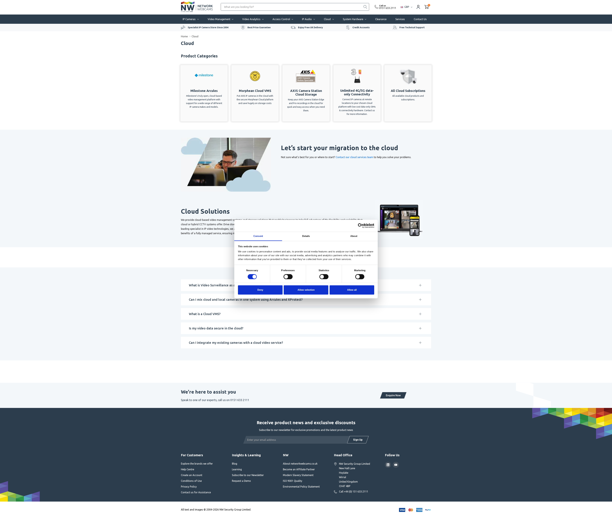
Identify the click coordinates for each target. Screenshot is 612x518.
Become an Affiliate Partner (299, 469)
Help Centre (187, 469)
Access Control (281, 19)
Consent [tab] (258, 236)
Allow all (352, 290)
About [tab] (353, 236)
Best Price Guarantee (259, 27)
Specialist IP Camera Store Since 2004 (208, 27)
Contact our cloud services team (354, 157)
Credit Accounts (361, 27)
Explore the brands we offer (197, 463)
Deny (260, 290)
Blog (234, 463)
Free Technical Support (412, 27)
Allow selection (306, 290)
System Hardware (353, 19)
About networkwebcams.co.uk (300, 463)
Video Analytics (251, 19)
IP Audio (307, 19)
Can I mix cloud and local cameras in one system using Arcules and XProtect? (246, 299)
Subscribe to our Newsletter (248, 475)
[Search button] (365, 7)
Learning (237, 469)
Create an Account (191, 475)
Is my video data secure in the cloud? (216, 328)
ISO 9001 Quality (292, 480)
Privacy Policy (189, 486)
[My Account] (418, 6)
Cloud (327, 19)
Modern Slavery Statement (298, 475)
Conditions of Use (191, 480)
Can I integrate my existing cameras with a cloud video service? (236, 342)
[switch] (288, 276)
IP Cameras (189, 19)
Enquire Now (393, 395)
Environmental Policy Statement (301, 486)
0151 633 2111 (387, 8)
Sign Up (358, 439)
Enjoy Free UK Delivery (310, 27)
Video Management (219, 19)
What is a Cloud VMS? (205, 314)
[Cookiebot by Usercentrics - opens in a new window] (360, 225)
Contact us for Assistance (196, 492)
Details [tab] (306, 236)
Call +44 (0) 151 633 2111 (353, 491)
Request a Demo (241, 480)
